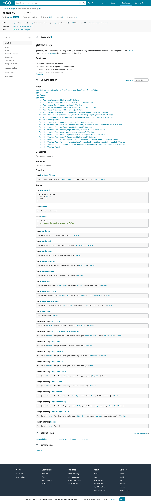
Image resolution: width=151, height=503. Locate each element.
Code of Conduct (99, 490)
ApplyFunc (45, 231)
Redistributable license (41, 23)
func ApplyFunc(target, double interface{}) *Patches (59, 100)
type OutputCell (42, 93)
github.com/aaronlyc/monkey (28, 8)
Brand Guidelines (99, 487)
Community (139, 3)
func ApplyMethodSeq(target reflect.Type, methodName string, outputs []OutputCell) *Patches (76, 115)
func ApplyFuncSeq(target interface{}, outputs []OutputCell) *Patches (66, 102)
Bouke (130, 51)
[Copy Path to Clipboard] (40, 9)
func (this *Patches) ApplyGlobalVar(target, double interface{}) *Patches (67, 137)
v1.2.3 (7, 17)
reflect (64, 179)
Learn (104, 3)
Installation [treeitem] (9, 57)
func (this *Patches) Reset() (50, 147)
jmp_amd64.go (41, 439)
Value (103, 179)
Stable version (79, 23)
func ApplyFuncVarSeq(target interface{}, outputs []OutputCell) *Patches (67, 107)
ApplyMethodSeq (48, 291)
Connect (123, 470)
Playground (45, 474)
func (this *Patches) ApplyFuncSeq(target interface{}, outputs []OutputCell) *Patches (72, 130)
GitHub (122, 477)
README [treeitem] (8, 43)
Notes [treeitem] (7, 50)
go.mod (21, 23)
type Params (41, 95)
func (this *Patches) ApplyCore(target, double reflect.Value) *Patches (66, 122)
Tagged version (61, 23)
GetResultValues (47, 175)
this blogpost (51, 53)
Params (48, 196)
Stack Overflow (47, 480)
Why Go (91, 3)
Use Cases (19, 474)
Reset (53, 422)
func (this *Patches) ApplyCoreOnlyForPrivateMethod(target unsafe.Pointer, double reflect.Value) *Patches (80, 125)
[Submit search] (84, 3)
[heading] (8, 3)
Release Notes (98, 483)
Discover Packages (8, 8)
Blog (95, 477)
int (47, 199)
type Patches (41, 97)
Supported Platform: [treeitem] (12, 54)
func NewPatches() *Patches (50, 120)
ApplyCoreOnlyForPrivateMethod (65, 331)
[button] (14, 23)
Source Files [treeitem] (9, 72)
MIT (50, 17)
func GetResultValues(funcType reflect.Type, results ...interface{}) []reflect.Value (67, 90)
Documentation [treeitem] (11, 68)
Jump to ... (8, 38)
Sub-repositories (73, 477)
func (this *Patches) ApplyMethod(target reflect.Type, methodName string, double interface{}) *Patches (79, 139)
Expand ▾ (39, 74)
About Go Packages (74, 480)
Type (69, 179)
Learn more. (113, 499)
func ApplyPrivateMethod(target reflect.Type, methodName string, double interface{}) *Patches (76, 117)
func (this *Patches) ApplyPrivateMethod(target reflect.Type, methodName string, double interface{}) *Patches (82, 144)
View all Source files (140, 434)
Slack (121, 480)
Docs (113, 3)
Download (97, 474)
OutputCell (45, 190)
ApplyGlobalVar (47, 271)
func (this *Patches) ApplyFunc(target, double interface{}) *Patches (65, 127)
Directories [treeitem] (9, 76)
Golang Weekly (125, 490)
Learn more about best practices (100, 23)
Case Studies (20, 477)
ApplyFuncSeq (46, 241)
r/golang (122, 483)
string (79, 285)
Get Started (47, 470)
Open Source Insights (22, 29)
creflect (40, 450)
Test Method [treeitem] (9, 60)
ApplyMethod (46, 281)
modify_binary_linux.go (67, 439)
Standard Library (73, 474)
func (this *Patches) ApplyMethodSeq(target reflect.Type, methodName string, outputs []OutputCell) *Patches (82, 142)
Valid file (21, 23)
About (96, 470)
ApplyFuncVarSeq (48, 261)
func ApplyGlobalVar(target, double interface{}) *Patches (61, 110)
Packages (126, 3)
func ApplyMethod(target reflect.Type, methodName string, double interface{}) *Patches (73, 112)
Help (43, 483)
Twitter (122, 474)
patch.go (85, 439)
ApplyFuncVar (46, 251)
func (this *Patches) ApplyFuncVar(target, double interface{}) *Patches (66, 132)
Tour (43, 477)
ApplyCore (55, 321)
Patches (43, 217)
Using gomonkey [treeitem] (11, 64)
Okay (122, 499)
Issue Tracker (98, 480)
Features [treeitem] (8, 47)
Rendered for (129, 80)
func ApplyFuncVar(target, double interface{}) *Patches (60, 105)
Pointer (93, 336)
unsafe (87, 336)
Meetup (122, 487)
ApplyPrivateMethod (49, 301)
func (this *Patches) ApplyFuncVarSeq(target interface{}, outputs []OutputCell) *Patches (73, 135)
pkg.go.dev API (73, 483)
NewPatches (45, 311)
